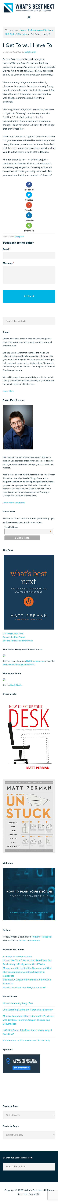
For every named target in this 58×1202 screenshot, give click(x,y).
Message (8, 263)
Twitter (35, 936)
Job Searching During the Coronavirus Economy (28, 1009)
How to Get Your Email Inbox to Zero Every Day (27, 960)
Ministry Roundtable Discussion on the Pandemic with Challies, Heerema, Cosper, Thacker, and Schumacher (28, 1020)
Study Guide (16, 685)
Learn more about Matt (14, 502)
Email (6, 249)
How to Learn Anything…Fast (18, 1003)
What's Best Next (29, 8)
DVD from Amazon (35, 661)
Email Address (28, 527)
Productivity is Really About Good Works (24, 964)
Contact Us (34, 1194)
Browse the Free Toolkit (14, 637)
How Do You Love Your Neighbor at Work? (24, 987)
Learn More (8, 391)
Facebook (47, 936)
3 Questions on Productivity (17, 956)
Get (13, 633)
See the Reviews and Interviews (18, 640)
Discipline (19, 236)
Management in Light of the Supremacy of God (27, 968)
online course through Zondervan (18, 664)
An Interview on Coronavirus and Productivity (26, 1040)
